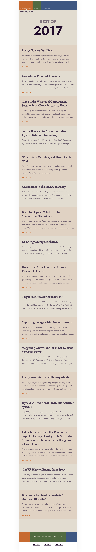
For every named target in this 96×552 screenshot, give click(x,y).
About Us (36, 544)
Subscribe (59, 544)
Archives (47, 544)
